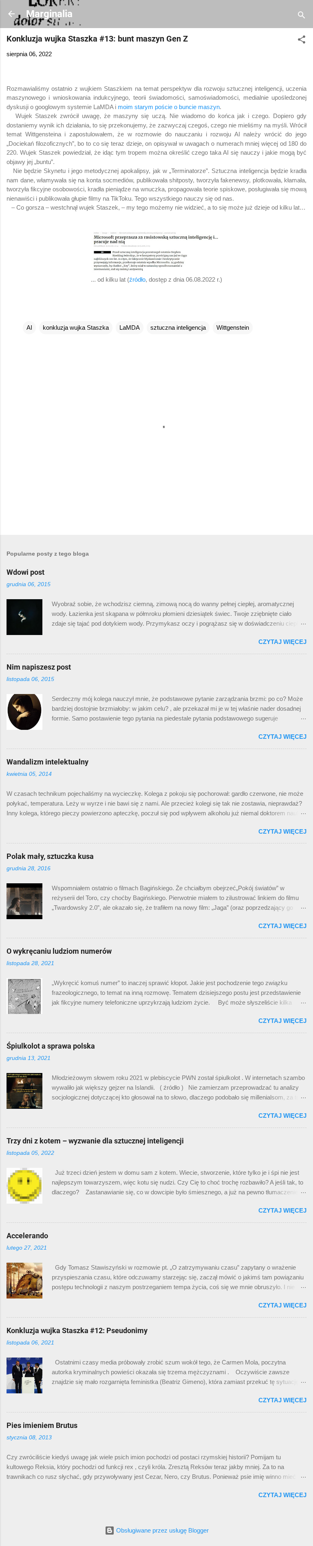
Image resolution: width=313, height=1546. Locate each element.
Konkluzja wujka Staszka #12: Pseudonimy (77, 1330)
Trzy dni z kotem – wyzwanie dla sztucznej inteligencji (95, 1141)
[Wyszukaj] (301, 16)
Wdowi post (25, 572)
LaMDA (129, 327)
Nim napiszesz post (39, 667)
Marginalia (49, 14)
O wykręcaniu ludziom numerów (59, 951)
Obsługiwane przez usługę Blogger (162, 1530)
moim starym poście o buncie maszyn (169, 106)
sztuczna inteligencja (178, 327)
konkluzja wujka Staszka (76, 327)
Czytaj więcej (282, 641)
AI (29, 327)
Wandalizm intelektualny (47, 762)
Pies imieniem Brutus (42, 1425)
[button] (301, 41)
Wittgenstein (232, 327)
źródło (137, 279)
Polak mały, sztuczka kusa (50, 856)
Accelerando (27, 1235)
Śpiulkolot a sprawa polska (51, 1046)
